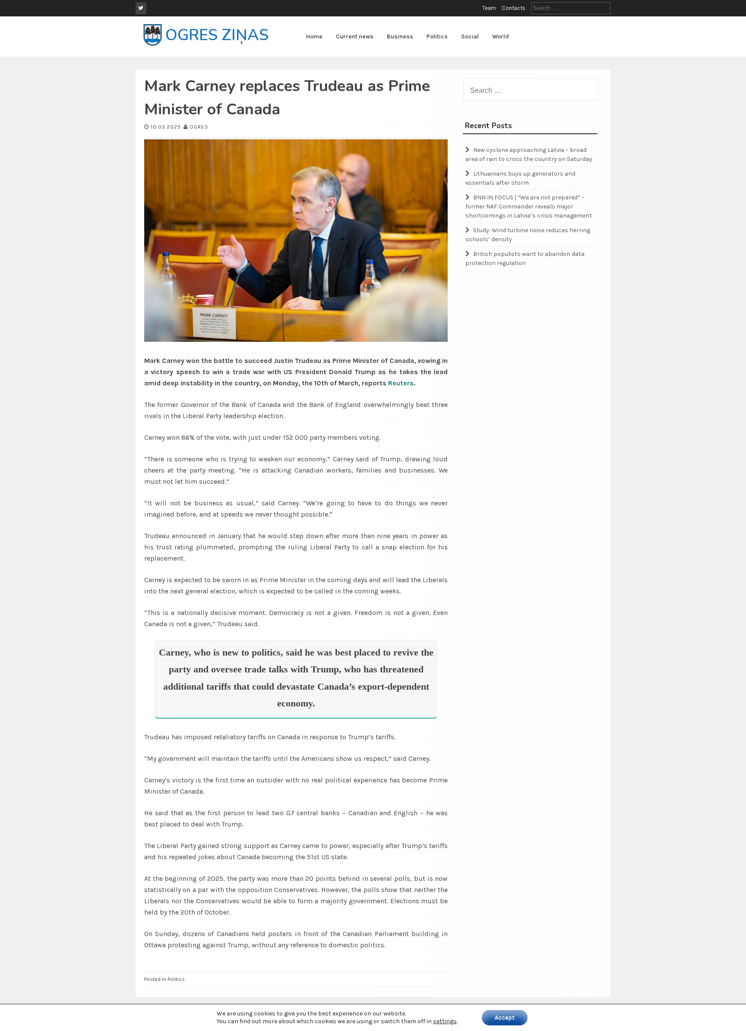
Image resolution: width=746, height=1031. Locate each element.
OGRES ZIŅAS (217, 35)
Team (489, 8)
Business (400, 36)
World (500, 36)
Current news (354, 36)
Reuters (401, 383)
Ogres (199, 127)
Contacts (513, 8)
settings (445, 1021)
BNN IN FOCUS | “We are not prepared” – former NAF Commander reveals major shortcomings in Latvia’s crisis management (528, 206)
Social (470, 36)
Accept (505, 1017)
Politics (437, 36)
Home (314, 36)
